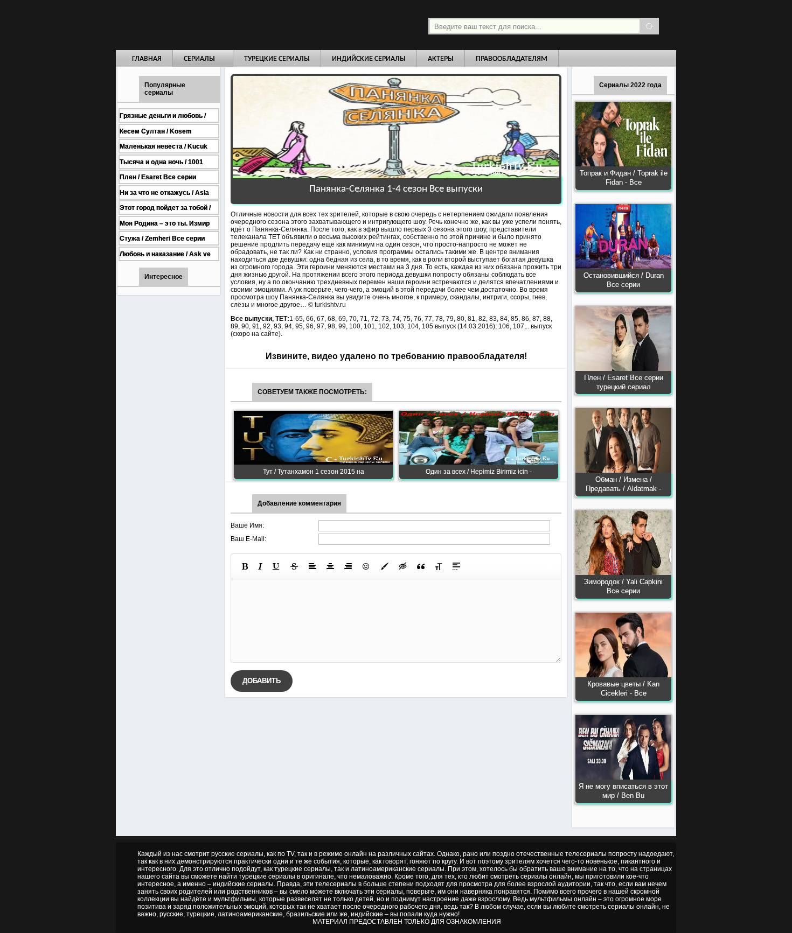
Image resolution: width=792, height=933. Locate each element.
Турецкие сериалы (277, 59)
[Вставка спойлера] (456, 566)
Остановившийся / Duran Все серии (623, 280)
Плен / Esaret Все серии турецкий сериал (623, 382)
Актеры (441, 59)
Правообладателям (511, 59)
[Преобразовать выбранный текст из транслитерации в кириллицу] (438, 566)
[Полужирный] (245, 566)
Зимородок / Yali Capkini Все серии (623, 586)
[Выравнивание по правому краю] (348, 566)
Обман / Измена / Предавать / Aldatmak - (623, 484)
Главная (147, 59)
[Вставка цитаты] (421, 566)
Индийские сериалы (369, 59)
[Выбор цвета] (385, 566)
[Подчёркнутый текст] (276, 566)
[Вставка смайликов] (366, 566)
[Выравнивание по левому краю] (312, 566)
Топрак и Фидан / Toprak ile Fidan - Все (624, 177)
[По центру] (330, 566)
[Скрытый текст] (403, 566)
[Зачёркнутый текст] (294, 566)
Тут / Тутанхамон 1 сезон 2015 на (313, 471)
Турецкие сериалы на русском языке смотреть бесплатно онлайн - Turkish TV (215, 25)
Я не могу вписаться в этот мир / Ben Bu (623, 790)
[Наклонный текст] (260, 566)
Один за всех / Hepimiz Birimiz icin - (479, 471)
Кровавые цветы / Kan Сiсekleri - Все (623, 688)
